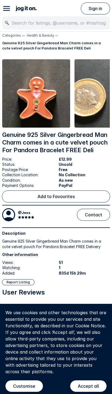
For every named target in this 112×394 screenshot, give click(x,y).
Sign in (95, 8)
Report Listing (18, 282)
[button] (36, 93)
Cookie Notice (90, 325)
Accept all (88, 386)
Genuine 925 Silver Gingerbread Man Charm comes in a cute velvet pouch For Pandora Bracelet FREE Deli (51, 46)
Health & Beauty (40, 35)
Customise (24, 386)
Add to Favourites (56, 196)
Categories (11, 35)
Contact (93, 214)
